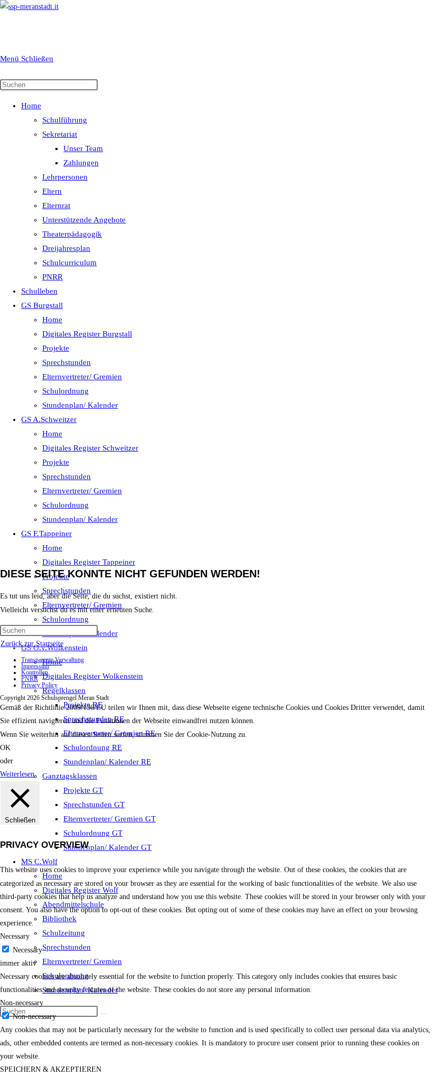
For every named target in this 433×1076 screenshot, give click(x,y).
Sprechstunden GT (94, 804)
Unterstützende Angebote (84, 220)
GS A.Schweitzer (49, 419)
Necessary (27, 950)
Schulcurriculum (69, 262)
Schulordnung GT (93, 833)
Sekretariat (59, 134)
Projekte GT (83, 790)
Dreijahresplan (66, 248)
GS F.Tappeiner (46, 533)
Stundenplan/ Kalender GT (107, 847)
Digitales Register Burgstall (87, 334)
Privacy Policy (39, 685)
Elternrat (56, 205)
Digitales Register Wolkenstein (92, 676)
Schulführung (64, 120)
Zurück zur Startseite (32, 644)
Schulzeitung (63, 933)
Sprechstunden (66, 362)
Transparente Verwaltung (52, 659)
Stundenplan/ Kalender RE (107, 761)
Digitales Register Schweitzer (90, 448)
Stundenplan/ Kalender (80, 405)
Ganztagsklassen (69, 776)
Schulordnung (65, 391)
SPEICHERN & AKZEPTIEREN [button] (50, 1069)
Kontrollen (34, 672)
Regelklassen (64, 690)
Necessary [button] (15, 936)
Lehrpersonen (65, 177)
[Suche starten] (103, 1014)
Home (31, 105)
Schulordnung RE (92, 747)
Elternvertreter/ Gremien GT (109, 819)
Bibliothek (59, 918)
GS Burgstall (42, 305)
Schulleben (39, 291)
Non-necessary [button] (21, 1003)
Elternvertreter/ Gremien (82, 376)
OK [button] (5, 748)
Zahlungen (81, 162)
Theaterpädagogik (72, 234)
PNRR (52, 277)
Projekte (55, 348)
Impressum (35, 666)
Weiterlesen (17, 774)
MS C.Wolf (39, 861)
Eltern (52, 191)
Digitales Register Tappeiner (88, 562)
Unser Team (83, 148)
